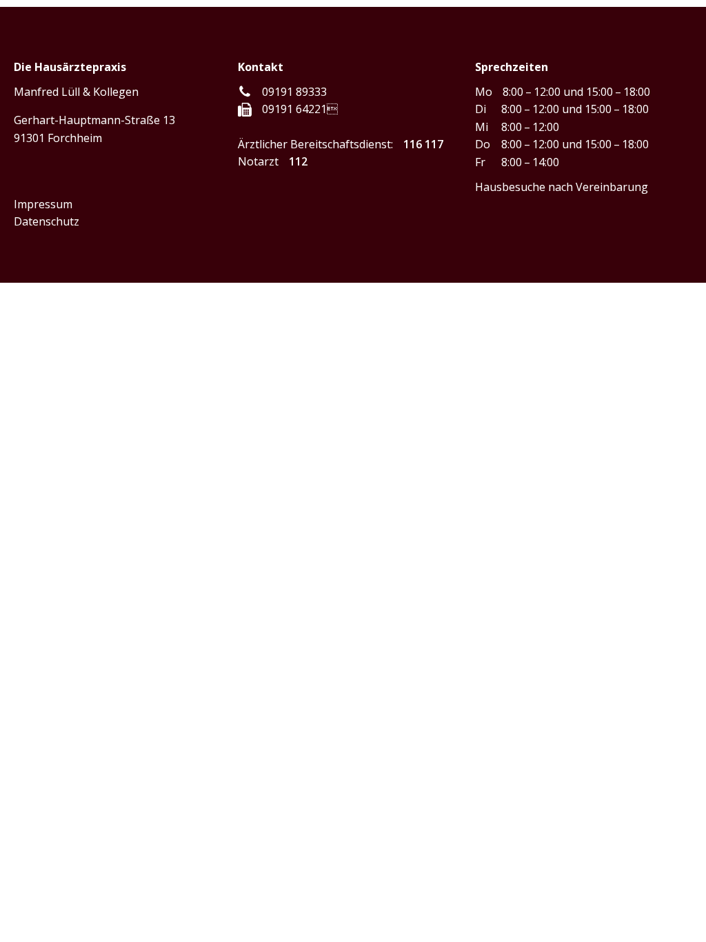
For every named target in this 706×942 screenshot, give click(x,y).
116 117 (423, 144)
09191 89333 (294, 91)
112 (298, 161)
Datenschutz (46, 221)
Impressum (43, 204)
